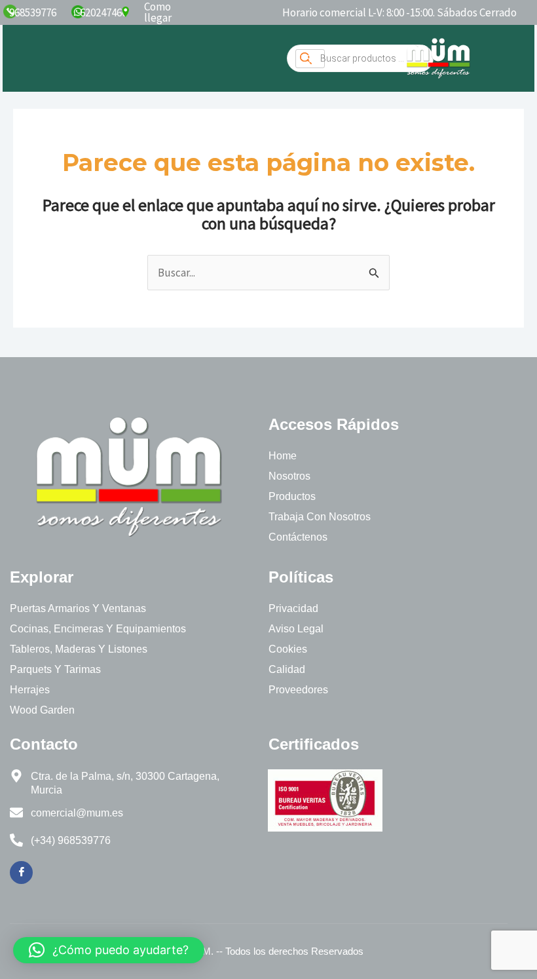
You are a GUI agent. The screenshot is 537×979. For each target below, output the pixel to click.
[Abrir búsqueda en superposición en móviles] (360, 58)
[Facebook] (21, 872)
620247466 (103, 12)
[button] (108, 950)
